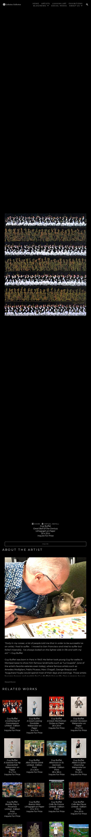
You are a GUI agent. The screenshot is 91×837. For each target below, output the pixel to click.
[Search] (87, 4)
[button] (41, 6)
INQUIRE (45, 544)
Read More (10, 682)
